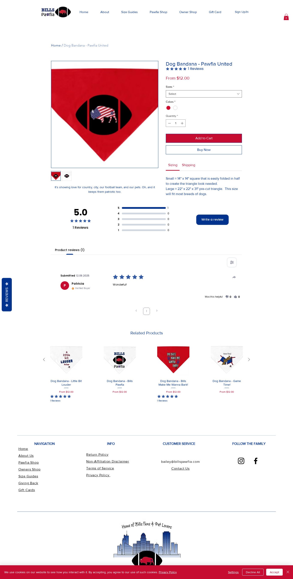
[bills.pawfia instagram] (241, 461)
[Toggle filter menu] (232, 262)
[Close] (287, 572)
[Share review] (234, 277)
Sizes (170, 86)
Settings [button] (233, 572)
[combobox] (204, 94)
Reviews (6, 294)
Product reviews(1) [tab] (69, 250)
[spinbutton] (176, 123)
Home (56, 45)
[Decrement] (169, 123)
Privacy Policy (168, 572)
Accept (274, 572)
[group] (146, 374)
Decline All (253, 572)
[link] (286, 17)
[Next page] (157, 311)
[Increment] (182, 123)
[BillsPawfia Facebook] (255, 461)
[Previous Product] (44, 359)
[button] (129, 12)
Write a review (212, 219)
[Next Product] (249, 359)
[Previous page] (136, 311)
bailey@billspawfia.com (180, 461)
